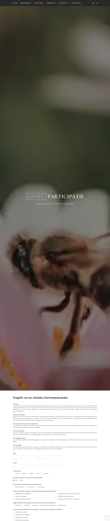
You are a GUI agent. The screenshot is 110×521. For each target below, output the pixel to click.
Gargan (31, 473)
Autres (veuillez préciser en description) (69, 499)
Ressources (63, 3)
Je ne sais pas (62, 505)
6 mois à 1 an (31, 487)
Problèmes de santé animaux (23, 499)
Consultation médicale (21, 517)
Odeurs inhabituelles (21, 496)
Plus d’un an (41, 487)
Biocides (26, 505)
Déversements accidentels (48, 505)
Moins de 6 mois (19, 487)
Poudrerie (45, 473)
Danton (24, 473)
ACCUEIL (15, 3)
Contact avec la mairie (21, 512)
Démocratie (51, 3)
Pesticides (18, 505)
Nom (40, 459)
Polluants (35, 505)
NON (22, 480)
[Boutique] (93, 3)
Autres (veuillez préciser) (22, 520)
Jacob (38, 473)
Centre (17, 473)
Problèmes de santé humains (66, 496)
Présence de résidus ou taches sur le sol (69, 493)
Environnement (25, 3)
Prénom (15, 459)
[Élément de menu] (96, 3)
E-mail (15, 463)
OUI (16, 480)
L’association (75, 3)
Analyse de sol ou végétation (23, 514)
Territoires (39, 3)
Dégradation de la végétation (23, 493)
